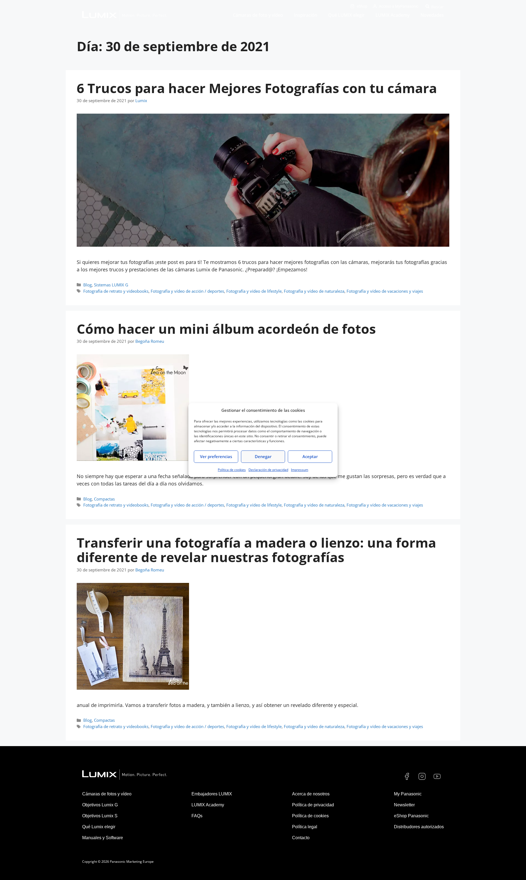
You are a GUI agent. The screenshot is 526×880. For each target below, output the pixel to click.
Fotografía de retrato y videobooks (115, 291)
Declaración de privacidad (268, 469)
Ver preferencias (216, 456)
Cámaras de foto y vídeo (258, 15)
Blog (87, 284)
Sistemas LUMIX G (111, 284)
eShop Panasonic (411, 815)
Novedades (432, 15)
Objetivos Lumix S (100, 815)
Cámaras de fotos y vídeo (107, 794)
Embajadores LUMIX (211, 794)
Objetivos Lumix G (100, 805)
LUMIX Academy (393, 15)
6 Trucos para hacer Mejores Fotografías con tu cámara (257, 88)
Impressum (299, 469)
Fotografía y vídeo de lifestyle (254, 291)
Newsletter (404, 805)
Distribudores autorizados (419, 826)
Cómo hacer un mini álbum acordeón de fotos (226, 329)
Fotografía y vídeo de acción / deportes (187, 291)
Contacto (301, 837)
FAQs (196, 815)
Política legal (304, 826)
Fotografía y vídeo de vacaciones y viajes (385, 291)
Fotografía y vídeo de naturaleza (314, 291)
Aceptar (310, 456)
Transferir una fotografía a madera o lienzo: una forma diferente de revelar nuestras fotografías (256, 550)
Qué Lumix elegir (98, 826)
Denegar (263, 456)
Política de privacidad (313, 805)
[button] (434, 6)
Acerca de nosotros (311, 794)
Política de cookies (232, 469)
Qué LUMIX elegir (346, 15)
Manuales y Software (102, 837)
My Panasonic (408, 794)
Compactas (104, 499)
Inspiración (305, 15)
